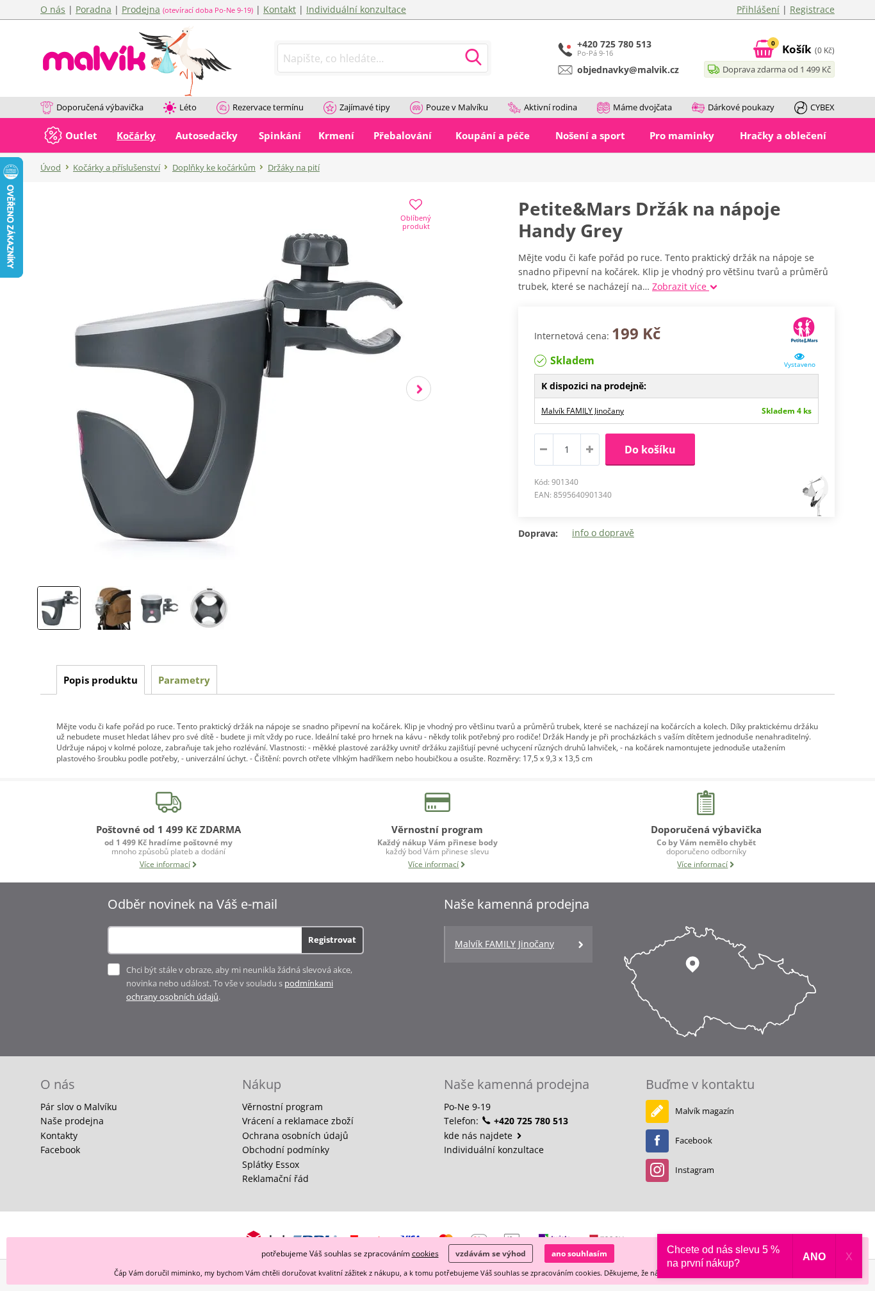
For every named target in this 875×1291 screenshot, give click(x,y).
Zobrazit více (680, 286)
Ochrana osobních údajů (295, 1135)
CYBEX (822, 107)
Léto (188, 107)
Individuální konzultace (356, 9)
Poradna (93, 9)
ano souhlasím (579, 1253)
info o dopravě (603, 533)
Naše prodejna (72, 1121)
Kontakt (279, 9)
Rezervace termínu (268, 107)
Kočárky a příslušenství (116, 167)
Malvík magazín (704, 1111)
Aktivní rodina (550, 107)
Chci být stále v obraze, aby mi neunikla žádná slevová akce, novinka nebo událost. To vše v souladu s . (239, 983)
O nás (52, 9)
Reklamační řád (275, 1178)
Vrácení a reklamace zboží (298, 1121)
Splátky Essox (270, 1164)
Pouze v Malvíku (457, 107)
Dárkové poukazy (741, 107)
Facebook (60, 1149)
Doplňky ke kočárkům (214, 167)
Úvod (50, 167)
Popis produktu (100, 679)
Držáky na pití (294, 167)
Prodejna (141, 9)
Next (418, 388)
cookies (425, 1253)
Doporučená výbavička (99, 107)
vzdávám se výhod (490, 1253)
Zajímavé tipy (364, 107)
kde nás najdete (479, 1135)
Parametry (184, 679)
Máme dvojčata (642, 107)
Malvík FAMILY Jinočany (582, 410)
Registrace (812, 9)
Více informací (165, 864)
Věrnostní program (282, 1107)
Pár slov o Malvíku (78, 1107)
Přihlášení (758, 9)
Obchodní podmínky (285, 1149)
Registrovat (332, 939)
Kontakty (59, 1135)
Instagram (694, 1170)
